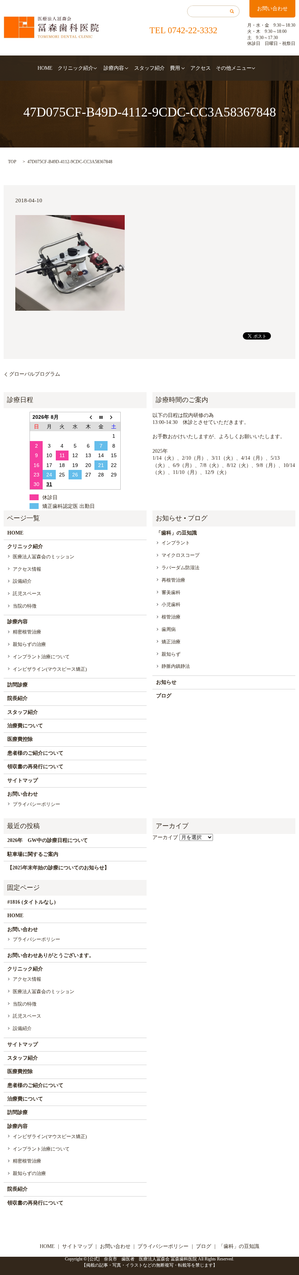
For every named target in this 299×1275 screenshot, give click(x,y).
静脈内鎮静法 (176, 666)
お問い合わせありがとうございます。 (50, 955)
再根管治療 (173, 580)
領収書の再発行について (35, 766)
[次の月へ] (114, 417)
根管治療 (171, 617)
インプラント (176, 542)
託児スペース (27, 593)
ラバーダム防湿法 (180, 567)
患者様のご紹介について (35, 753)
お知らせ (166, 682)
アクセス (200, 68)
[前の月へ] (88, 417)
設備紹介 (22, 581)
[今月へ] (101, 417)
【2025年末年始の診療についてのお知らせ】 (58, 867)
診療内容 (114, 68)
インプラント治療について (41, 656)
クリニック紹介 (75, 68)
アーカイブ (165, 837)
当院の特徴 (24, 606)
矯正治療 (171, 641)
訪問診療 (17, 685)
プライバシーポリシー (36, 804)
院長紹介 (17, 698)
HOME (45, 68)
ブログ (163, 695)
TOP (12, 161)
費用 (175, 68)
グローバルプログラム (34, 374)
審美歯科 (171, 592)
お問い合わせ (272, 8)
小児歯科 (171, 604)
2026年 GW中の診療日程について (47, 840)
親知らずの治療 (29, 644)
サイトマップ (22, 780)
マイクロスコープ (180, 555)
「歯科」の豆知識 (176, 533)
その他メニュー (234, 68)
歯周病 (169, 629)
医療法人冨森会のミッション (43, 556)
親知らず (171, 654)
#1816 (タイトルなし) (31, 902)
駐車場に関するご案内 (32, 854)
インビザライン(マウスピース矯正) (50, 669)
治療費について (25, 725)
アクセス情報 (27, 569)
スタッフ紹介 (149, 68)
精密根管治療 (27, 632)
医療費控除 (20, 739)
